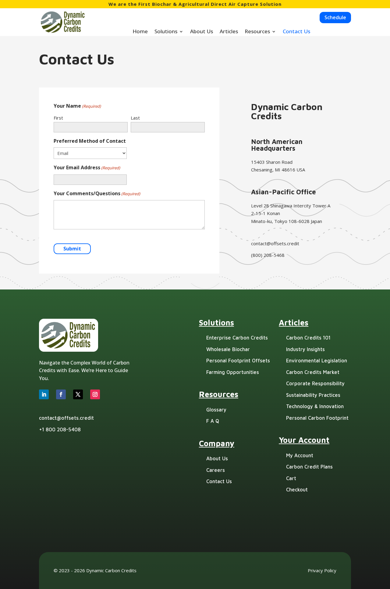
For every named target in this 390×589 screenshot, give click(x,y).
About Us (201, 32)
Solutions (165, 32)
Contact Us (296, 32)
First (58, 118)
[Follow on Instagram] (95, 394)
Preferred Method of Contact (90, 141)
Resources (257, 32)
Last (135, 118)
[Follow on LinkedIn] (44, 394)
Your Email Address (87, 167)
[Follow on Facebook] (61, 394)
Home (140, 32)
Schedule (335, 17)
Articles (229, 32)
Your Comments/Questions (97, 193)
